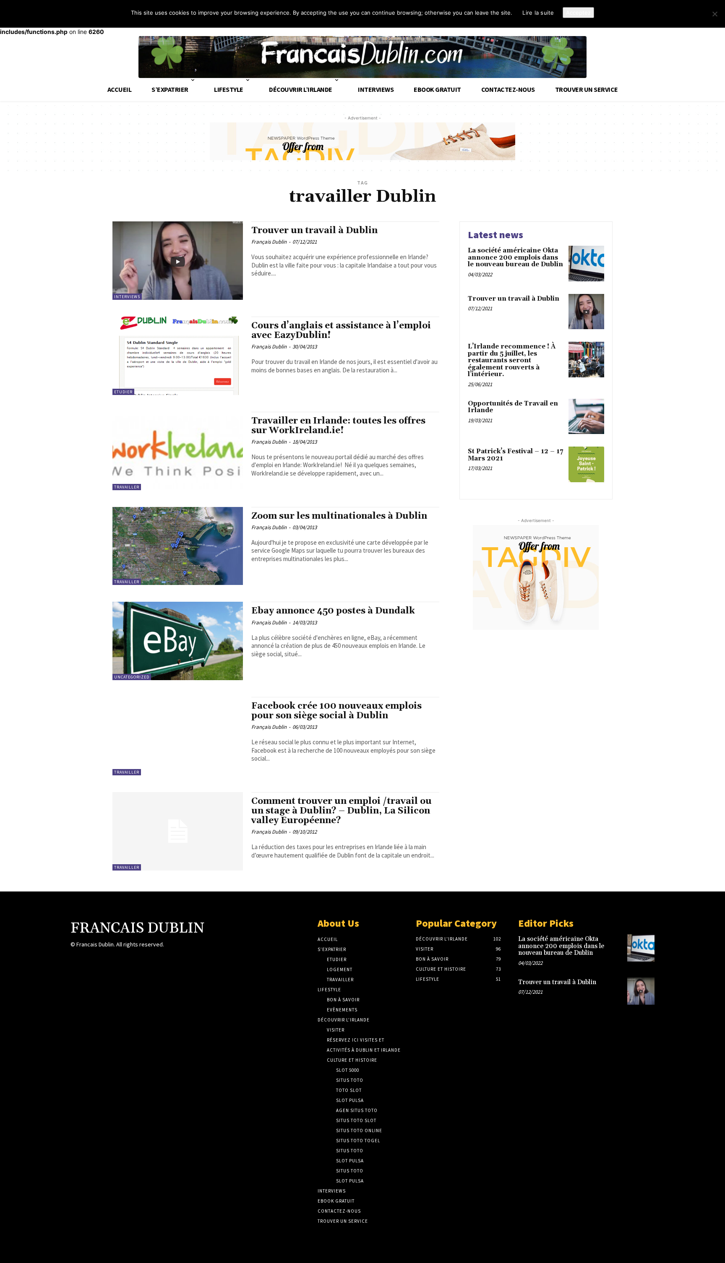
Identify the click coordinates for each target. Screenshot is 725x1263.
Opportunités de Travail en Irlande (513, 407)
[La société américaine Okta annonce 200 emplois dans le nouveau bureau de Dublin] (586, 263)
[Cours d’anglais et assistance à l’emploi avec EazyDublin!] (177, 356)
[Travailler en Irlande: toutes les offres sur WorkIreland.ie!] (177, 451)
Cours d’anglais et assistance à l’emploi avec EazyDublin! (341, 330)
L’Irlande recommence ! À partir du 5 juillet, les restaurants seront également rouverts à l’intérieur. (511, 360)
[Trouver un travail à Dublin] (177, 260)
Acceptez (578, 12)
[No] (714, 14)
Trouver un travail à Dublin (314, 230)
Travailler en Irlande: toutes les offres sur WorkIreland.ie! (338, 426)
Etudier (123, 392)
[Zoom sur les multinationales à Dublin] (177, 546)
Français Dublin (269, 241)
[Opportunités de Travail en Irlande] (586, 416)
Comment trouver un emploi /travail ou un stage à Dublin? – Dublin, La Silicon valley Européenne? (341, 811)
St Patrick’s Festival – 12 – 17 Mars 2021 (515, 455)
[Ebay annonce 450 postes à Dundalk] (177, 641)
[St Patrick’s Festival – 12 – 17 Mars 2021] (586, 464)
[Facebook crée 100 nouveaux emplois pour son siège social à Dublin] (177, 736)
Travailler (126, 487)
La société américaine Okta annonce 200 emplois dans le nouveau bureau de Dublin (515, 257)
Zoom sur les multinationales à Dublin (339, 516)
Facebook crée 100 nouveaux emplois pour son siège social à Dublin (336, 711)
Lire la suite (538, 12)
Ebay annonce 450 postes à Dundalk (333, 611)
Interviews (127, 296)
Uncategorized (131, 677)
